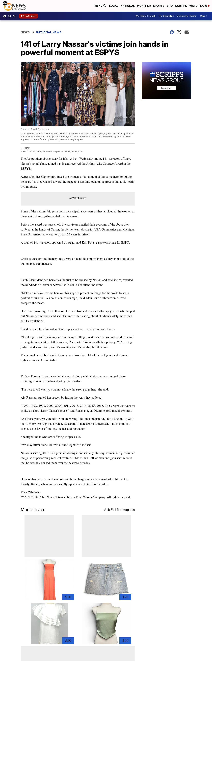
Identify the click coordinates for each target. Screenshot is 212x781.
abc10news (5, 16)
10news (15, 16)
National (128, 5)
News (25, 32)
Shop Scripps (177, 5)
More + (203, 16)
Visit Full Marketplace (119, 509)
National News (49, 32)
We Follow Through (146, 16)
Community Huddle (186, 16)
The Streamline (166, 16)
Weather (144, 5)
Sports (158, 5)
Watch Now (198, 5)
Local (113, 5)
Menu (99, 5)
